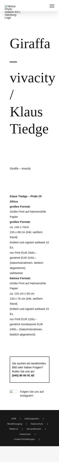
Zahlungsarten (32, 418)
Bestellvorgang (14, 424)
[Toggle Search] (44, 5)
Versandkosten (33, 429)
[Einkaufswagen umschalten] (37, 6)
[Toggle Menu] (52, 6)
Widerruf (13, 429)
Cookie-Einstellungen (24, 439)
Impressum (25, 434)
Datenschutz (37, 424)
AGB (13, 418)
